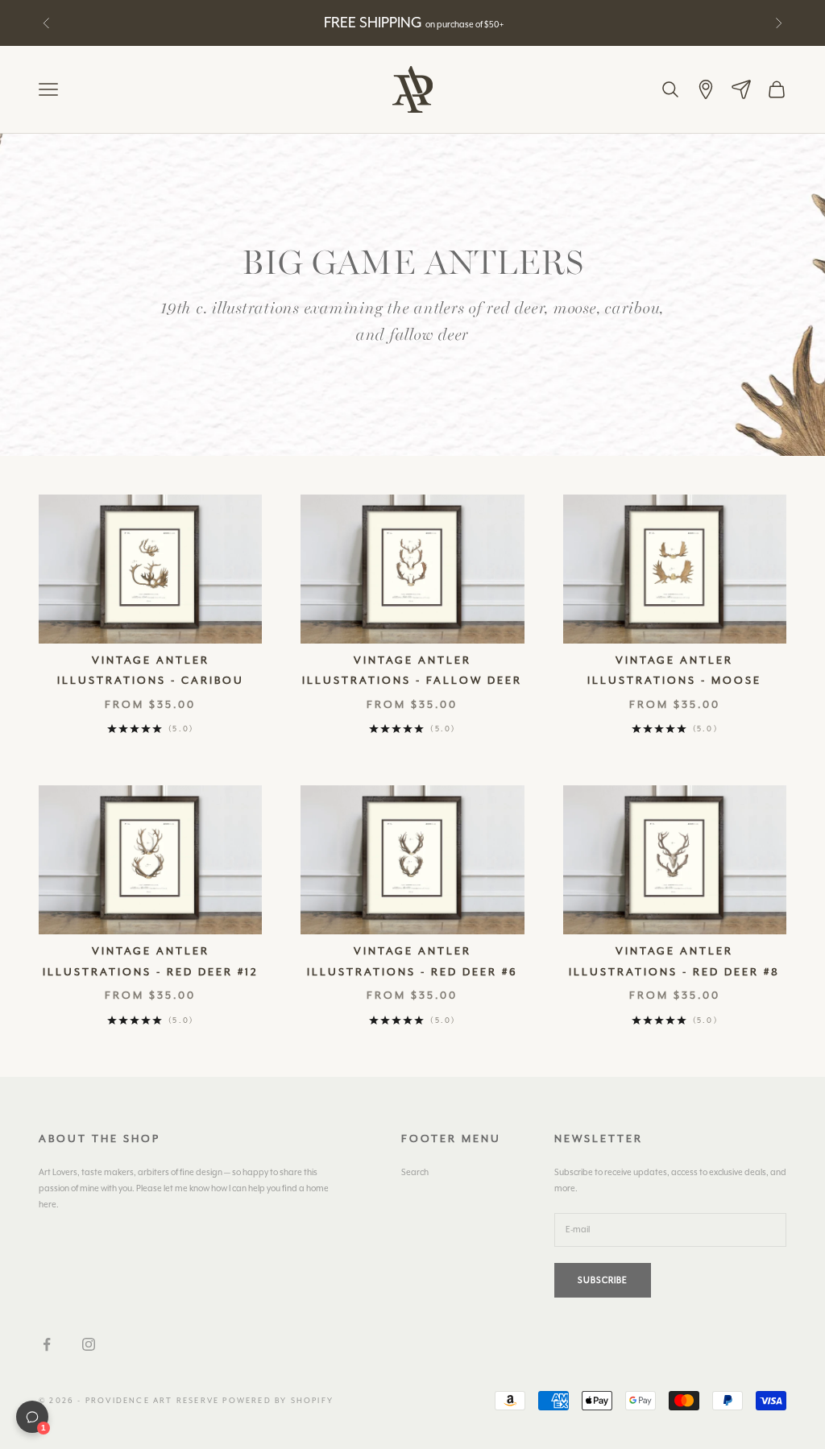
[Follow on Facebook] (47, 1344)
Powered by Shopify (278, 1401)
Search (415, 1172)
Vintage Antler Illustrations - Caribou (150, 670)
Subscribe (603, 1280)
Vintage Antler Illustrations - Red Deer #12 (151, 961)
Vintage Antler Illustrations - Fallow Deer (412, 670)
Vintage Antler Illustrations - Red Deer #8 (674, 961)
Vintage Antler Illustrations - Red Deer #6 (412, 961)
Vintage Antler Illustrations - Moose (674, 670)
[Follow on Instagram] (89, 1344)
